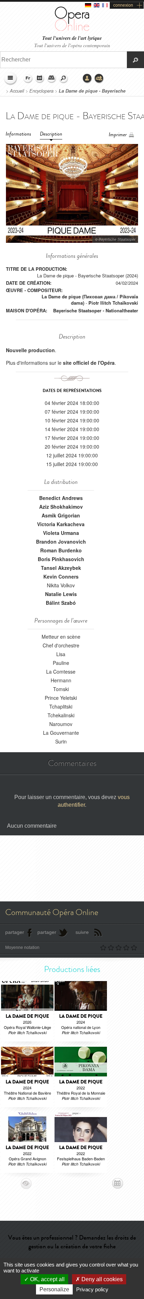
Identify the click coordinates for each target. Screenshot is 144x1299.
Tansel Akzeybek (61, 567)
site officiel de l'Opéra (89, 362)
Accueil (17, 91)
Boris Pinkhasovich (61, 559)
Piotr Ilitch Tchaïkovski (113, 302)
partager (14, 932)
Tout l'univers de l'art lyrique (72, 38)
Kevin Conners (61, 576)
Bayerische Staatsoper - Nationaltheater (95, 310)
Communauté (99, 79)
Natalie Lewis (61, 593)
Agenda (40, 79)
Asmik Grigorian (61, 515)
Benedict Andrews (61, 497)
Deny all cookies (101, 1279)
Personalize (54, 1289)
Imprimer (118, 134)
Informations (18, 134)
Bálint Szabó (61, 602)
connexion (123, 5)
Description (51, 134)
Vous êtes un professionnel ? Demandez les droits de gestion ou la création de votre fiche (72, 1242)
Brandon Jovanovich (61, 541)
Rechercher (64, 79)
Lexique (52, 79)
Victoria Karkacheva (61, 524)
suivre (82, 932)
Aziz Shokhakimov (61, 506)
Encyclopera (41, 91)
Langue (28, 79)
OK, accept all (47, 1279)
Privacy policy (92, 1289)
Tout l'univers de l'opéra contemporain (72, 45)
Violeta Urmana (61, 532)
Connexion (87, 79)
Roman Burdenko (61, 550)
